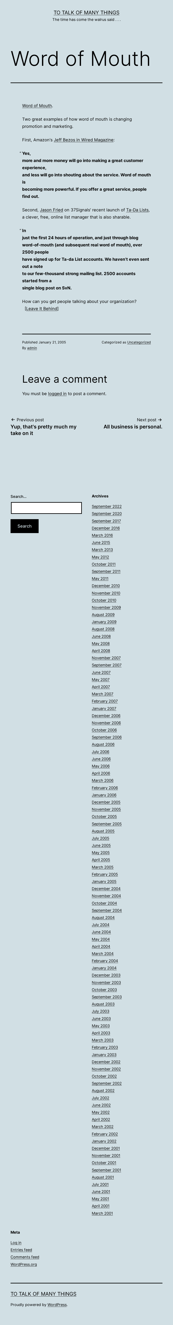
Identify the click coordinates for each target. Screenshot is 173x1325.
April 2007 (101, 687)
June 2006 (101, 759)
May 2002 (101, 1112)
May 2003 (101, 1026)
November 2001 (106, 1155)
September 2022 (107, 506)
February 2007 (105, 701)
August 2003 (103, 1004)
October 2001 (104, 1162)
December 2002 (106, 1062)
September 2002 (107, 1083)
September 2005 (107, 824)
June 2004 (101, 932)
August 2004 (103, 917)
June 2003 (101, 1018)
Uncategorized (139, 342)
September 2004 (107, 910)
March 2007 (102, 694)
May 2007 (100, 679)
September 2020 (107, 513)
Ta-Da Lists (137, 209)
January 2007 (104, 708)
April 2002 (101, 1119)
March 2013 (102, 549)
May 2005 (101, 852)
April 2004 (101, 946)
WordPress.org (24, 1264)
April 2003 (101, 1033)
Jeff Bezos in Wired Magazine (84, 139)
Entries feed (21, 1250)
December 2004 (106, 888)
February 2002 (105, 1134)
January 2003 (104, 1054)
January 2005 (104, 881)
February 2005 (105, 874)
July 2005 (100, 838)
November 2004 (106, 896)
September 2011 (106, 571)
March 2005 (103, 867)
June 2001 (101, 1191)
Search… (19, 496)
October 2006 (104, 730)
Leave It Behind (41, 308)
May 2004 (101, 939)
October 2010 (104, 600)
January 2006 (104, 795)
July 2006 (100, 752)
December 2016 (106, 528)
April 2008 (101, 650)
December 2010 (106, 585)
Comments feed (25, 1257)
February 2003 (105, 1047)
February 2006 (105, 788)
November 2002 (106, 1069)
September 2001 (106, 1170)
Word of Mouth (37, 105)
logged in (57, 393)
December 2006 (106, 715)
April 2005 (101, 860)
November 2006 (106, 723)
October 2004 (104, 903)
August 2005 (103, 831)
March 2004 (103, 953)
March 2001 (102, 1213)
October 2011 (104, 564)
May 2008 (101, 643)
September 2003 (107, 997)
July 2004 (100, 925)
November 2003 (106, 982)
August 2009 (103, 614)
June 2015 (101, 542)
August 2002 (103, 1090)
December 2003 (106, 975)
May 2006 (101, 766)
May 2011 (100, 578)
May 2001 (100, 1199)
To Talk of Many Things (86, 12)
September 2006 (107, 737)
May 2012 (100, 557)
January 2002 (104, 1141)
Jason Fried (51, 209)
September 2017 (106, 521)
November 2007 (106, 658)
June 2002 (101, 1105)
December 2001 (106, 1148)
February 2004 (105, 961)
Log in (16, 1242)
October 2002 (104, 1076)
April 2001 (100, 1206)
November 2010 (106, 593)
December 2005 (106, 802)
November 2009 (106, 607)
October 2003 (104, 989)
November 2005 (106, 809)
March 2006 (103, 780)
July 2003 (100, 1011)
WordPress (57, 1304)
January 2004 (104, 968)
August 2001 (103, 1177)
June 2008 (101, 636)
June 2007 (101, 672)
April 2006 (101, 773)
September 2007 (107, 665)
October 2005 (104, 816)
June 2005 (101, 845)
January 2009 (104, 622)
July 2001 (100, 1184)
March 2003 (103, 1040)
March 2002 (103, 1126)
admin (32, 348)
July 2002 (100, 1098)
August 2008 (103, 629)
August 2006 (103, 744)
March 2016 (102, 535)
